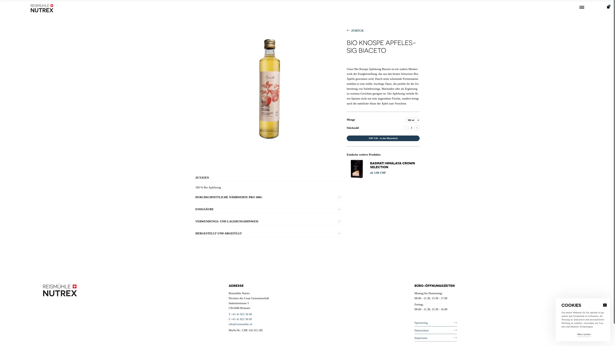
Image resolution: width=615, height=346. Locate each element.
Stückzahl (353, 127)
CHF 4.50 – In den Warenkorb (383, 138)
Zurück (357, 30)
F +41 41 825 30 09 (240, 319)
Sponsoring (421, 322)
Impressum (420, 338)
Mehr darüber (584, 334)
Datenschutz (421, 330)
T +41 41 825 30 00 (240, 314)
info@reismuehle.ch (240, 324)
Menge (351, 119)
